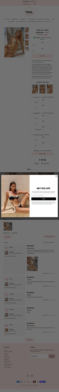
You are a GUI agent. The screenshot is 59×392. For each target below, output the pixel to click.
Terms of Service (49, 203)
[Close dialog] (56, 176)
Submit (43, 199)
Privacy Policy (42, 203)
